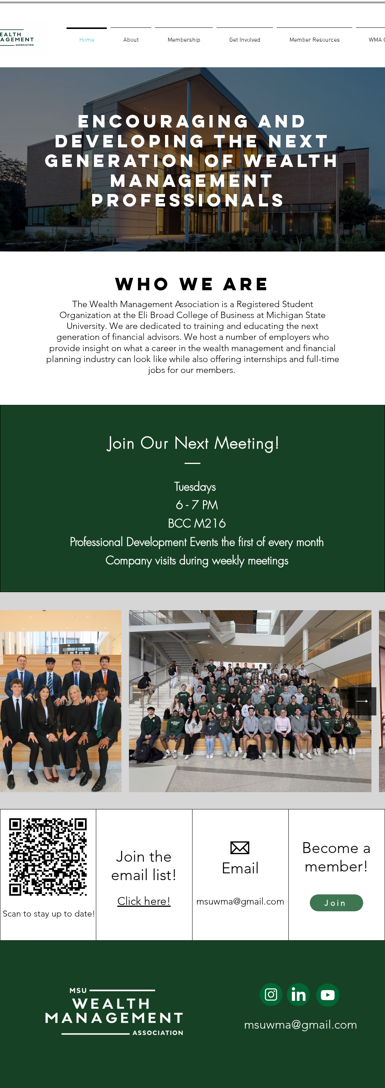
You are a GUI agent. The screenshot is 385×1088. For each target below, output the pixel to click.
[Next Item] (362, 701)
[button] (131, 36)
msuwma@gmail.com (240, 901)
